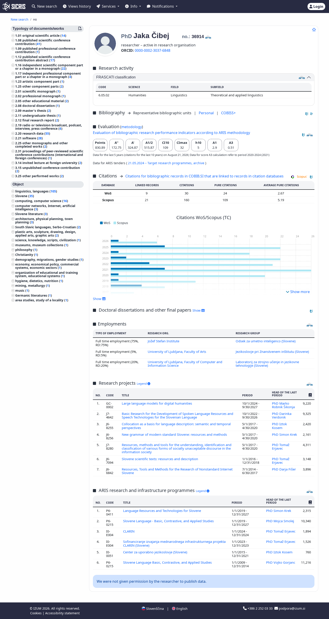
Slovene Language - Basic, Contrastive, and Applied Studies (169, 521)
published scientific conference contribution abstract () (42, 58)
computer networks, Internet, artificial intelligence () (45, 207)
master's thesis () (36, 110)
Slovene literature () (31, 214)
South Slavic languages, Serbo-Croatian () (48, 227)
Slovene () (24, 196)
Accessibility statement (62, 613)
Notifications (163, 6)
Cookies (36, 613)
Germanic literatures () (33, 295)
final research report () (40, 120)
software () (32, 138)
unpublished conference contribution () (47, 169)
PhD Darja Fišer (284, 469)
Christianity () (26, 254)
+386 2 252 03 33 (260, 608)
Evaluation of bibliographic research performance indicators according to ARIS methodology (171, 132)
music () (22, 290)
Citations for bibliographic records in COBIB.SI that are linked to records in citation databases (204, 176)
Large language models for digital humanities (157, 403)
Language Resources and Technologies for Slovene (162, 510)
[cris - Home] (14, 6)
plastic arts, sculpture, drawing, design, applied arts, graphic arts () (45, 233)
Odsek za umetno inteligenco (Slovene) (265, 341)
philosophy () (26, 250)
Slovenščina (154, 608)
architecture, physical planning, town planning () (44, 220)
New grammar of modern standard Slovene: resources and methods (175, 434)
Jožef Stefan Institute (163, 341)
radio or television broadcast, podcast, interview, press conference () (48, 127)
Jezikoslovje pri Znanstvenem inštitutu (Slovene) (272, 351)
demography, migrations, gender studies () (49, 259)
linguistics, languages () (36, 191)
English (181, 608)
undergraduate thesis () (41, 115)
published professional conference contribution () (45, 50)
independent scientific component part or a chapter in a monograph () (49, 67)
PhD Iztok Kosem (279, 426)
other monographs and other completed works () (41, 145)
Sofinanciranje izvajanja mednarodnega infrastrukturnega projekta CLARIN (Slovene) (174, 543)
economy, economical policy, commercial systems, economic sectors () (47, 266)
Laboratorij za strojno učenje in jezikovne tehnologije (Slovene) (267, 364)
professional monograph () (44, 96)
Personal (207, 112)
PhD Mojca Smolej (280, 521)
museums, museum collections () (41, 245)
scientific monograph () (41, 91)
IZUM (37, 608)
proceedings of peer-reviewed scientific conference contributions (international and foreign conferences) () (49, 154)
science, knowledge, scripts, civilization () (48, 240)
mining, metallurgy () (32, 286)
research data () (36, 133)
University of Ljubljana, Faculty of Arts (177, 351)
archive (199, 163)
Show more (299, 291)
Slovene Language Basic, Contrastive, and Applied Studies (168, 562)
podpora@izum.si (291, 608)
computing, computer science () (41, 201)
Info (134, 6)
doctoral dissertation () (41, 106)
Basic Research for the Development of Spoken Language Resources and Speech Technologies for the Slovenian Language (177, 415)
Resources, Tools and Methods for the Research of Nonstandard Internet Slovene (177, 471)
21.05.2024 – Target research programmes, (160, 163)
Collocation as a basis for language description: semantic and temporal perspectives (176, 426)
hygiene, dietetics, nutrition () (39, 281)
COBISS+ (228, 112)
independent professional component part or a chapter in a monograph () (48, 75)
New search (46, 6)
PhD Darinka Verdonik (281, 415)
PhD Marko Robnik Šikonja (284, 405)
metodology (131, 126)
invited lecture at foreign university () (52, 163)
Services (109, 6)
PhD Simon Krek (284, 434)
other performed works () (43, 176)
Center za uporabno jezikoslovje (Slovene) (155, 552)
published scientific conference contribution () (42, 42)
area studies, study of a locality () (41, 300)
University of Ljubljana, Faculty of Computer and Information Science (185, 364)
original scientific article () (44, 35)
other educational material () (45, 101)
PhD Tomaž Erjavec (280, 446)
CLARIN (129, 531)
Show (196, 310)
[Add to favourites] (314, 30)
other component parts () (43, 86)
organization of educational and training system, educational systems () (46, 274)
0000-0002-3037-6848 (152, 50)
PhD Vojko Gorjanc (280, 562)
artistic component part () (43, 82)
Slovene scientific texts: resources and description (160, 459)
